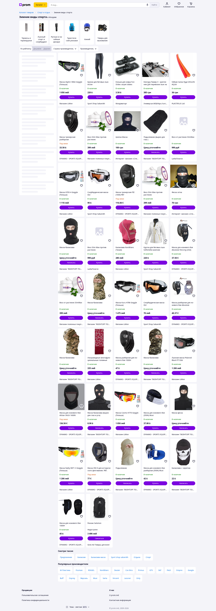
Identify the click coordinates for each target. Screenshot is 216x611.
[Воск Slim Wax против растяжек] (99, 121)
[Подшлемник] (127, 452)
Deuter (117, 570)
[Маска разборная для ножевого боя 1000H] (127, 341)
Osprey (72, 578)
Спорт (148, 557)
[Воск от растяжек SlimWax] (183, 121)
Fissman (79, 570)
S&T (159, 570)
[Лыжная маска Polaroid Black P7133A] (183, 341)
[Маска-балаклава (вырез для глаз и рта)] (99, 397)
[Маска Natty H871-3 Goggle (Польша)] (71, 452)
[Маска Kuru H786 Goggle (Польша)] (127, 286)
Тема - (76, 607)
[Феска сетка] (183, 176)
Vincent (116, 578)
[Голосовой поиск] (147, 4)
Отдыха (137, 557)
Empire (179, 570)
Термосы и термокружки (26, 39)
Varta (105, 578)
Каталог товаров (26, 12)
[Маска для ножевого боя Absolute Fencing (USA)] (183, 231)
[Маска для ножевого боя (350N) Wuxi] (155, 397)
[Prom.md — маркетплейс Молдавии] (24, 4)
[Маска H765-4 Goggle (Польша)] (71, 176)
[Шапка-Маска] (127, 121)
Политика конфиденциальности (35, 600)
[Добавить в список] (82, 75)
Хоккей (87, 39)
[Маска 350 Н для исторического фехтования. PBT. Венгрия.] (99, 452)
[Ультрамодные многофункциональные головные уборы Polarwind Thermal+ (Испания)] (99, 341)
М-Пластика (65, 570)
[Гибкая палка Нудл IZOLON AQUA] (183, 66)
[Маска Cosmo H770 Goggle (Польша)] (127, 397)
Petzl (169, 570)
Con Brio (129, 570)
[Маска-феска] (183, 397)
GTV (151, 570)
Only (138, 578)
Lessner (127, 578)
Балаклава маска (98, 557)
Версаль (84, 578)
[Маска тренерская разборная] (71, 121)
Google (191, 570)
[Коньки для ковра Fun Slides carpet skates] (127, 66)
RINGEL (91, 570)
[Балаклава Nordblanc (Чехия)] (127, 231)
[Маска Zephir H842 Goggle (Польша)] (71, 66)
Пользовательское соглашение (35, 595)
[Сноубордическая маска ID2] (99, 176)
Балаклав (82, 557)
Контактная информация (120, 600)
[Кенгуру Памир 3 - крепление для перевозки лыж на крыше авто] (155, 66)
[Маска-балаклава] (71, 231)
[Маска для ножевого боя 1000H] (71, 507)
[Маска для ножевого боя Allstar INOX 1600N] (71, 397)
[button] (71, 97)
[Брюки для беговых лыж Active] (99, 66)
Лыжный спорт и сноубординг (41, 39)
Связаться (99, 538)
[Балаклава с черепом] (183, 452)
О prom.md (114, 595)
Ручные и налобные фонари (56, 39)
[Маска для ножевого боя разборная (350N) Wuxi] (155, 452)
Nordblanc (104, 570)
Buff (62, 578)
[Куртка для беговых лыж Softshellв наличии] (155, 231)
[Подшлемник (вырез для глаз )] (155, 121)
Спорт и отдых (44, 12)
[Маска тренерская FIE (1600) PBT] (127, 176)
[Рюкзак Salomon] (99, 507)
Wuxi (95, 578)
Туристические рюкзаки (72, 39)
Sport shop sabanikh (119, 557)
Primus (141, 570)
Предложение (66, 557)
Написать (155, 152)
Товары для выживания (102, 39)
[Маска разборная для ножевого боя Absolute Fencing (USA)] (183, 286)
